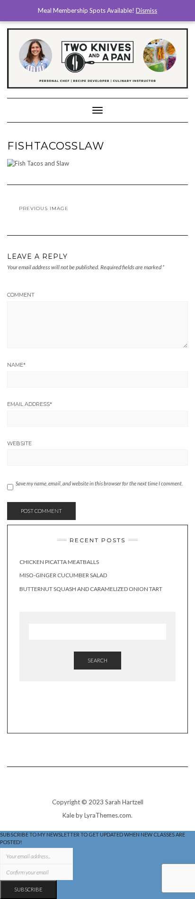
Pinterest (104, 711)
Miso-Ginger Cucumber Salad (63, 575)
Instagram (78, 711)
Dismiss (146, 10)
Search (97, 660)
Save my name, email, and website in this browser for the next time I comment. (99, 483)
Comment (21, 294)
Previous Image (44, 208)
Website (19, 443)
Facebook (91, 711)
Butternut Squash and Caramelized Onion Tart (90, 588)
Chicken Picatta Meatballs (59, 561)
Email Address (29, 404)
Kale (68, 815)
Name (16, 364)
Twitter (118, 711)
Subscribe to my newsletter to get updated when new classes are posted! (92, 838)
